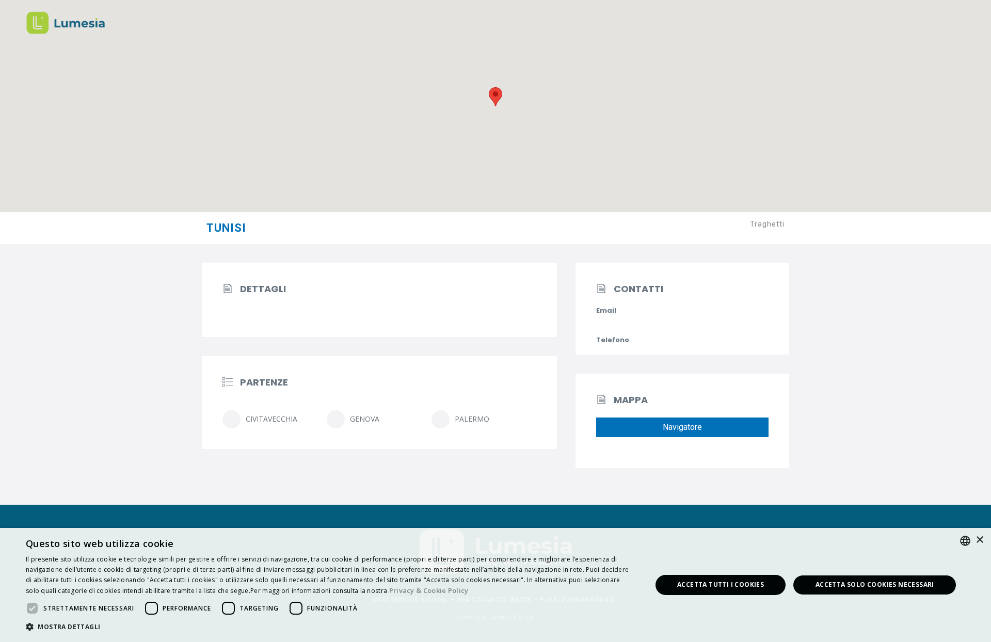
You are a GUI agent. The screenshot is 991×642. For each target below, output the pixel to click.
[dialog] (495, 585)
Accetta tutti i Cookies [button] (720, 584)
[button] (329, 627)
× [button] (979, 540)
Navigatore (682, 427)
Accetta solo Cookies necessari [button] (875, 584)
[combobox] (965, 541)
